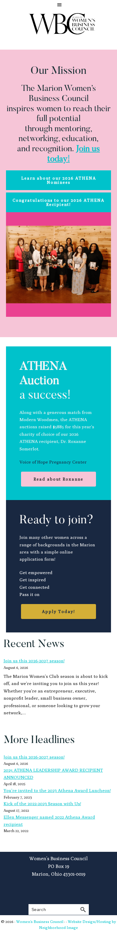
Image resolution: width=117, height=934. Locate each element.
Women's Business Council (39, 921)
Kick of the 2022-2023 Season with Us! (42, 803)
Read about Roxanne (58, 479)
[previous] (14, 264)
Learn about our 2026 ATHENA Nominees (58, 180)
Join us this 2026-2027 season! (34, 660)
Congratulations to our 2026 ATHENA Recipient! (58, 202)
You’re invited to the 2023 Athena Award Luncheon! (57, 790)
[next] (103, 264)
